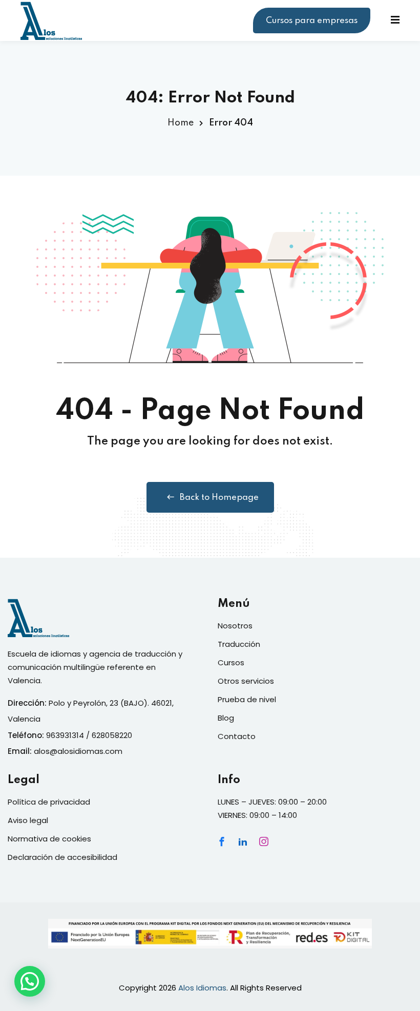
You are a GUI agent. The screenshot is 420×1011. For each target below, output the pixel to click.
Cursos (231, 662)
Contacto (237, 736)
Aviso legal (28, 820)
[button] (29, 981)
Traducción (239, 644)
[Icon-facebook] (222, 841)
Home (180, 123)
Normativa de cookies (49, 838)
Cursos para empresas (312, 20)
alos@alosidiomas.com (78, 751)
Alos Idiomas (202, 987)
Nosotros (235, 625)
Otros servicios (246, 681)
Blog (226, 717)
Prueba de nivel (247, 699)
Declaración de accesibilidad (62, 857)
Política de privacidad (49, 801)
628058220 (112, 735)
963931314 (65, 735)
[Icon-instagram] (264, 841)
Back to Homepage (219, 497)
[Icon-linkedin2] (243, 841)
